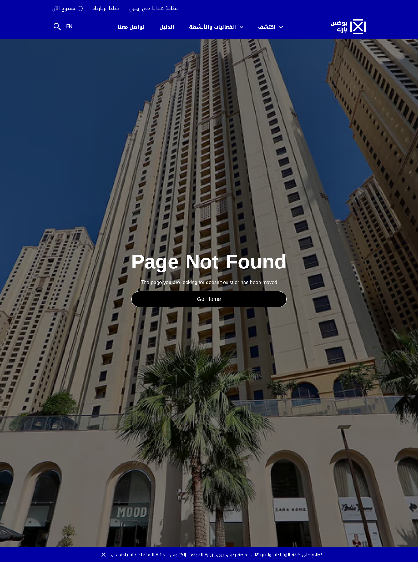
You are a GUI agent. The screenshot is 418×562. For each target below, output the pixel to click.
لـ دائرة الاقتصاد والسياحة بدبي (140, 555)
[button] (270, 26)
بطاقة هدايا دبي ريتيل (153, 8)
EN (69, 26)
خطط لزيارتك (106, 8)
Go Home (209, 299)
